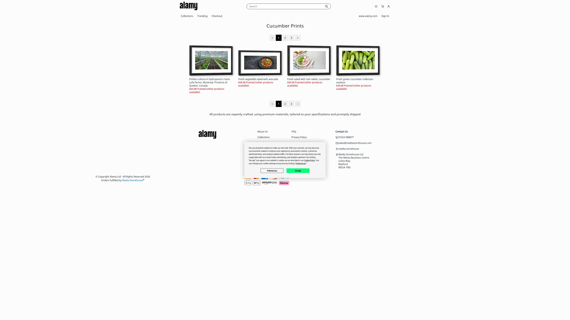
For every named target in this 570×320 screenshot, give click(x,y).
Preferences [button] (301, 164)
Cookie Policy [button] (309, 160)
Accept (298, 171)
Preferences (272, 171)
